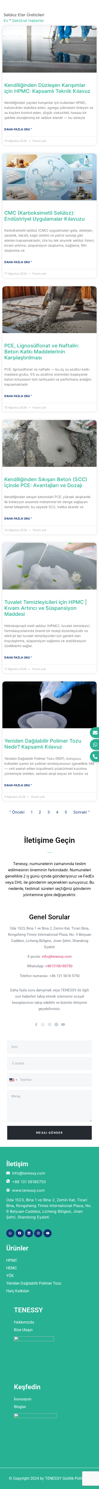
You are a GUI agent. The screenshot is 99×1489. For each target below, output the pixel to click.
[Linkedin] (29, 1233)
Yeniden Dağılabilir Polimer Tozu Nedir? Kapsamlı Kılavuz (42, 744)
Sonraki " (81, 812)
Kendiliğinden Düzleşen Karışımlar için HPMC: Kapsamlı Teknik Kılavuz (47, 88)
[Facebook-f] (36, 1024)
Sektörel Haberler (28, 20)
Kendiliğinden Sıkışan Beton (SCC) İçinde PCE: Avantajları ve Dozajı (45, 482)
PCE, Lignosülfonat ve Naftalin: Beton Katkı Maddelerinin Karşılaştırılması (41, 352)
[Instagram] (49, 1024)
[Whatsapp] (43, 1024)
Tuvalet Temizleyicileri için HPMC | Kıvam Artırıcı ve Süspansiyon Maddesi (45, 608)
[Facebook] (20, 1233)
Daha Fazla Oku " (18, 129)
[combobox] (13, 1080)
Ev (6, 20)
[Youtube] (63, 1024)
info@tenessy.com (57, 956)
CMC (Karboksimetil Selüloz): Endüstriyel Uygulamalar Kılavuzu (44, 216)
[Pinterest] (56, 1024)
